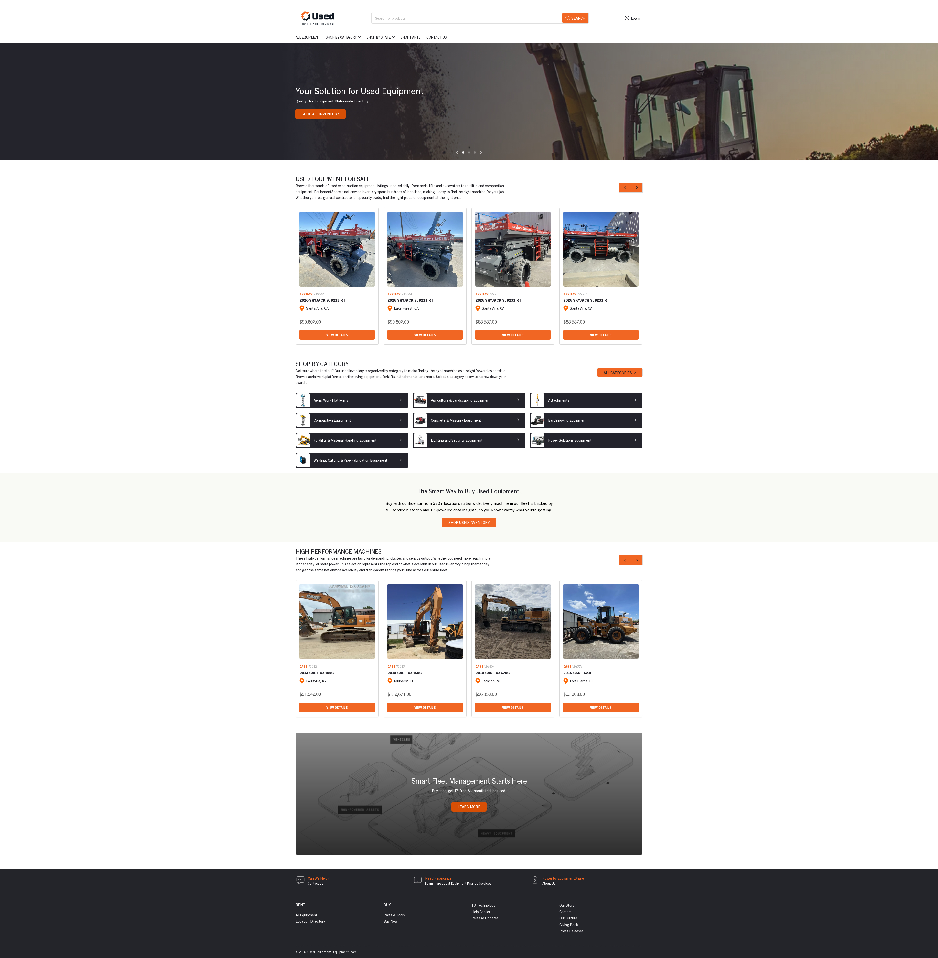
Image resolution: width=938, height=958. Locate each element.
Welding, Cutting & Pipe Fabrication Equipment (350, 460)
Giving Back (568, 924)
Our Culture (568, 918)
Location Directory (310, 921)
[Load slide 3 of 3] (475, 152)
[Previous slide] (457, 152)
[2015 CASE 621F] (601, 621)
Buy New (390, 921)
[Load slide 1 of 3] (463, 152)
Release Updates (485, 918)
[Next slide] (481, 152)
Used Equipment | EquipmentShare (332, 952)
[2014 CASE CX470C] (513, 621)
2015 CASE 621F (577, 672)
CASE (303, 666)
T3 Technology (483, 905)
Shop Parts (411, 37)
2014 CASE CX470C (492, 672)
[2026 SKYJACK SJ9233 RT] (337, 249)
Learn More (469, 806)
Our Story (566, 905)
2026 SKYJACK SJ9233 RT (322, 300)
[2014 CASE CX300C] (337, 621)
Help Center (480, 911)
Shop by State (379, 37)
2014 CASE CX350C (404, 672)
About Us (548, 883)
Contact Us (436, 37)
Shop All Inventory (320, 114)
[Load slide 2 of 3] (469, 152)
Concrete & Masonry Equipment (456, 420)
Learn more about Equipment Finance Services (458, 883)
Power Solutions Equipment (570, 440)
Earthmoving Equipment (567, 420)
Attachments (558, 400)
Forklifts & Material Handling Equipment (345, 440)
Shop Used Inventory (469, 522)
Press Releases (571, 930)
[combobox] (480, 18)
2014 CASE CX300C (316, 672)
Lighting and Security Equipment (457, 440)
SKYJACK (306, 294)
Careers (565, 911)
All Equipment (308, 37)
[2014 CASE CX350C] (425, 621)
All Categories (618, 372)
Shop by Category (341, 37)
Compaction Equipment (332, 420)
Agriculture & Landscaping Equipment (461, 400)
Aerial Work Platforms (331, 400)
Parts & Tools (394, 914)
